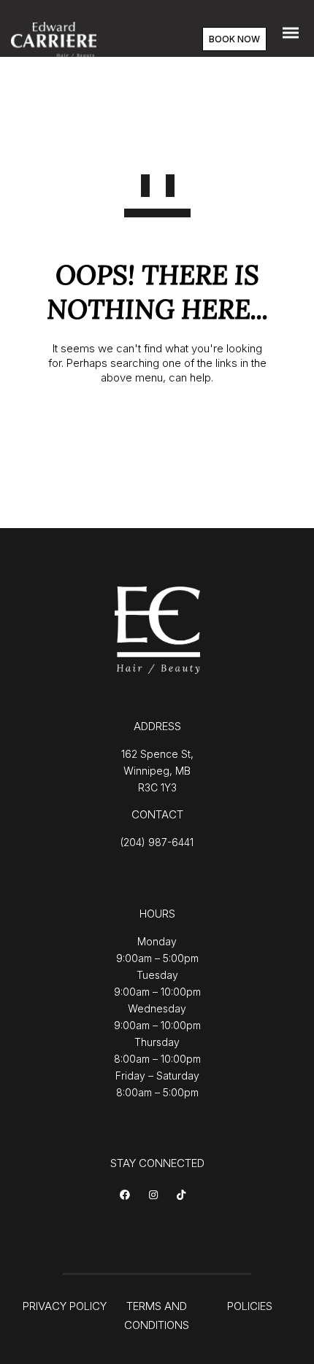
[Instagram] (156, 1196)
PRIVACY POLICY (65, 1306)
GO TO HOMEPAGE (157, 425)
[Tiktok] (184, 1196)
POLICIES (249, 1306)
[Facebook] (127, 1196)
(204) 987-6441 (157, 842)
